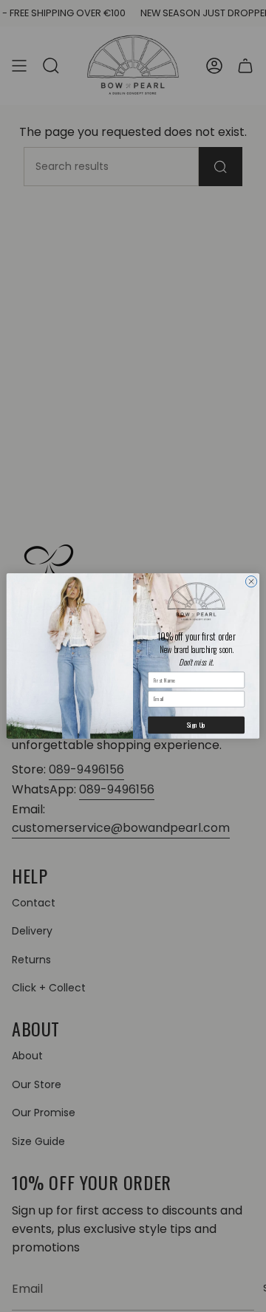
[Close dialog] (250, 581)
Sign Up (196, 725)
